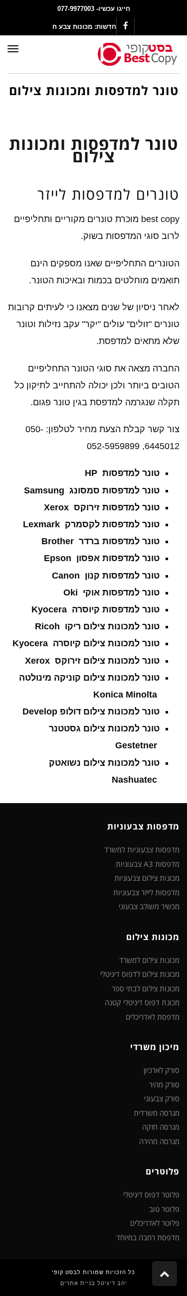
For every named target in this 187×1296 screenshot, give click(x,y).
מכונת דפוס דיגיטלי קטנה (142, 1002)
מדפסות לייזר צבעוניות (146, 892)
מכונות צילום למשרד (149, 960)
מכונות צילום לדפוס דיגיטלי (140, 974)
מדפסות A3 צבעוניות (148, 864)
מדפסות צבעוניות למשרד (142, 849)
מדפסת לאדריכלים (153, 1017)
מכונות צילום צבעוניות (147, 878)
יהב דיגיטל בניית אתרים (93, 1283)
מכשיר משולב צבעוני (149, 906)
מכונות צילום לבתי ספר (146, 988)
